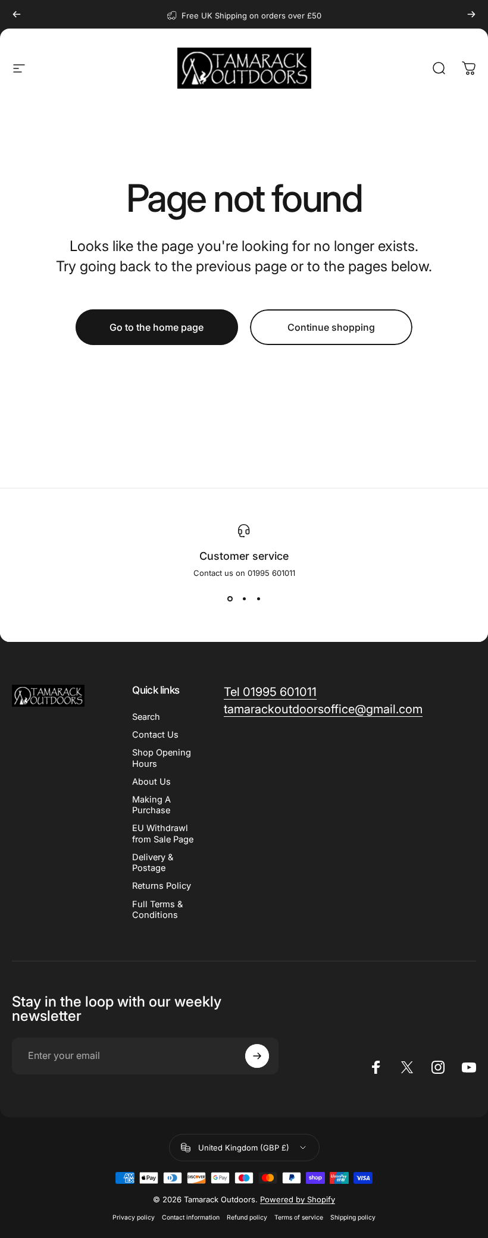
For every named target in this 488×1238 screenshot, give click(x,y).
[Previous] (17, 14)
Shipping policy (353, 1217)
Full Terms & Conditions (157, 909)
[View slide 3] (258, 599)
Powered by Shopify (297, 1199)
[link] (270, 692)
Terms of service (298, 1217)
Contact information (191, 1217)
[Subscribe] (257, 1056)
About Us (151, 781)
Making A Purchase (151, 805)
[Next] (471, 14)
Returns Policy (161, 885)
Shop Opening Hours (161, 758)
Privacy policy (133, 1217)
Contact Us (155, 734)
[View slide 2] (244, 599)
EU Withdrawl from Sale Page (162, 833)
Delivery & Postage (152, 862)
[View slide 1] (230, 599)
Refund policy (247, 1217)
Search (146, 717)
